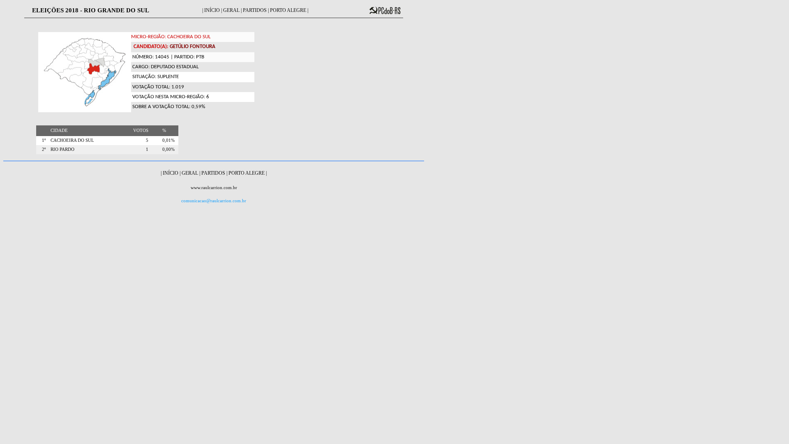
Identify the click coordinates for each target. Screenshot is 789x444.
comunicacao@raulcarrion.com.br (213, 201)
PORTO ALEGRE (288, 10)
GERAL (231, 10)
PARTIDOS (255, 10)
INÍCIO (212, 10)
